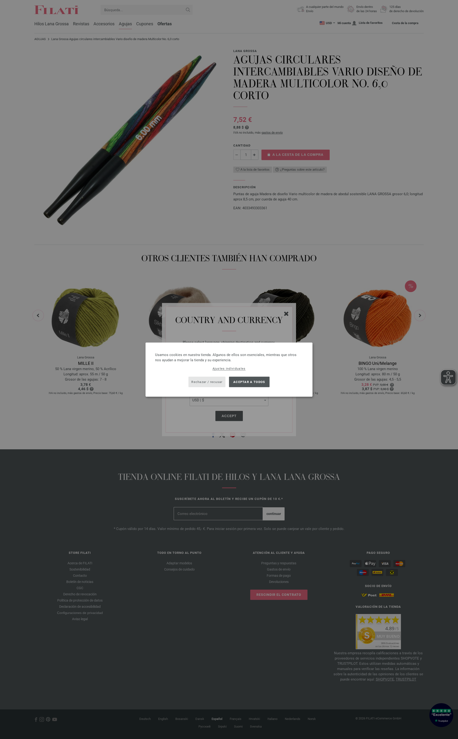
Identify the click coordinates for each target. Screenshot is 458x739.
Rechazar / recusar (206, 382)
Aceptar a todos (249, 382)
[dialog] (229, 369)
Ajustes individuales (229, 368)
